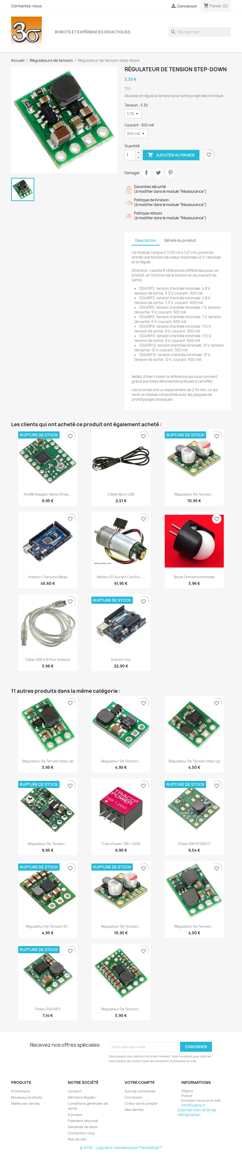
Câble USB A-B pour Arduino (47, 659)
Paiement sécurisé (83, 1120)
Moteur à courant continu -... (121, 577)
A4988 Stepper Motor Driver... (48, 494)
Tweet (158, 172)
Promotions (20, 1091)
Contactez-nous (26, 6)
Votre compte (140, 1082)
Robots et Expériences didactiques (92, 32)
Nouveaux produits (26, 1097)
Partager (146, 172)
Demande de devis (83, 1127)
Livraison (75, 1091)
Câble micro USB (121, 494)
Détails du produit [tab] (180, 240)
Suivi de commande (140, 1091)
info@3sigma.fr (193, 1105)
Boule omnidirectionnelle (194, 577)
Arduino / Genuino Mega (47, 577)
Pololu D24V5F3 (47, 1009)
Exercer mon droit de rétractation (197, 1112)
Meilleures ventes (25, 1103)
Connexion (134, 1097)
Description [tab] (145, 240)
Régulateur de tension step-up (47, 761)
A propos (75, 1114)
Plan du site (77, 1139)
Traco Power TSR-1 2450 (120, 843)
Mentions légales (81, 1097)
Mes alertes (134, 1109)
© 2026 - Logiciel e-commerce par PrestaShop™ (121, 1147)
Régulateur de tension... (194, 494)
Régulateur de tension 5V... (48, 926)
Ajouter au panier (171, 155)
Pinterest (170, 172)
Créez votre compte (141, 1103)
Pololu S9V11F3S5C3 (194, 843)
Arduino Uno (121, 659)
